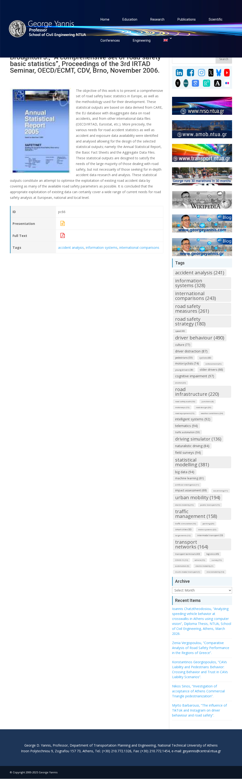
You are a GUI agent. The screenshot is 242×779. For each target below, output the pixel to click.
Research (157, 19)
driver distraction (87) (191, 351)
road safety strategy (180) (190, 321)
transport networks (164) (191, 544)
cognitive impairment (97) (194, 376)
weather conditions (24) (212, 413)
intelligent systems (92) (192, 419)
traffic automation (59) (187, 432)
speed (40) (180, 331)
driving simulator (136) (198, 439)
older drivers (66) (211, 370)
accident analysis (71, 247)
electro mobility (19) (184, 504)
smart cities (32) (183, 529)
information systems (101, 247)
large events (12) (182, 535)
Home (104, 19)
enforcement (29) (213, 363)
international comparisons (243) (195, 295)
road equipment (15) (184, 413)
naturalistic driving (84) (192, 446)
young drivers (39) (184, 369)
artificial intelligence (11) (187, 484)
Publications (186, 19)
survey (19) (217, 560)
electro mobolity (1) (204, 566)
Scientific (215, 19)
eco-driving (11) (220, 490)
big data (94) (184, 472)
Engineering (142, 40)
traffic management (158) (196, 513)
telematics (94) (186, 425)
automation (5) (182, 566)
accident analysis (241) (199, 272)
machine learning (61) (189, 478)
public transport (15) (210, 504)
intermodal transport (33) (210, 535)
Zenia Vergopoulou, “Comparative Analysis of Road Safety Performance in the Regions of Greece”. (200, 648)
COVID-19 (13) (181, 560)
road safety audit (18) (185, 401)
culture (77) (182, 345)
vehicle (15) (199, 560)
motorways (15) (182, 407)
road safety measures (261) (192, 308)
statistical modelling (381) (192, 462)
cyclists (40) (205, 357)
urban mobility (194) (197, 497)
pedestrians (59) (184, 357)
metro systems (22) (207, 529)
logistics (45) (212, 554)
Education (129, 19)
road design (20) (203, 407)
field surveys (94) (188, 452)
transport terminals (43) (187, 554)
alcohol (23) (180, 382)
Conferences (110, 40)
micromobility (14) (215, 571)
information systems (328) (190, 283)
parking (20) (208, 523)
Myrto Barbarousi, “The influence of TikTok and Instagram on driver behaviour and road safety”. (199, 710)
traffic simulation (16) (185, 523)
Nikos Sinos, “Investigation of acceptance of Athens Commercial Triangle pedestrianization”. (198, 691)
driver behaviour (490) (199, 337)
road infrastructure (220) (197, 391)
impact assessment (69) (191, 490)
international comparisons (139, 247)
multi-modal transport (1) (187, 571)
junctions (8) (208, 401)
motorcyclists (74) (187, 363)
